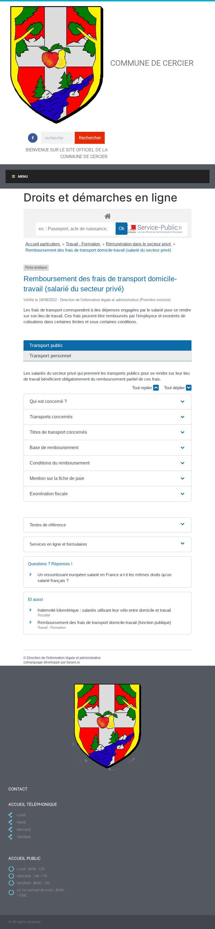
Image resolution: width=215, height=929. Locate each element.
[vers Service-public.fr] (152, 229)
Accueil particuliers (43, 243)
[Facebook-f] (33, 138)
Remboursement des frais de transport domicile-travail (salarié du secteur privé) (98, 250)
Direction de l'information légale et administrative (64, 658)
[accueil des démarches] (107, 216)
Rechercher (90, 137)
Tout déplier (175, 387)
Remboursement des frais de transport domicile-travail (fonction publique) (104, 622)
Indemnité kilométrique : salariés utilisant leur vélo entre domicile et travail (104, 610)
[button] (107, 401)
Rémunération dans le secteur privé (139, 243)
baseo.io (73, 662)
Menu (23, 176)
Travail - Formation (83, 243)
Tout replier (142, 387)
